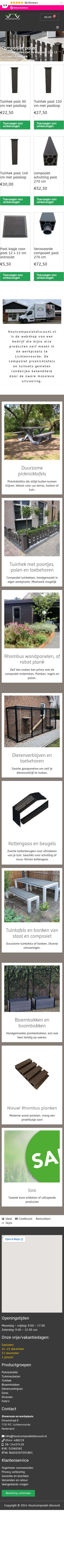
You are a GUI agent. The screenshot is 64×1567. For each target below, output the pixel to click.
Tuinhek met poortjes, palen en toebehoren (32, 567)
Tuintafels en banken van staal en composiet (32, 933)
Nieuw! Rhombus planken (32, 1108)
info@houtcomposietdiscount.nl (26, 1436)
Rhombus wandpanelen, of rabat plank (32, 659)
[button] (57, 27)
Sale (32, 1190)
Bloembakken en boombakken (32, 1023)
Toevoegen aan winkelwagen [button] (13, 125)
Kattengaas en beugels (32, 843)
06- (7, 1444)
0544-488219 (14, 1440)
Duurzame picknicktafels (32, 471)
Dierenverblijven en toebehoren (32, 758)
